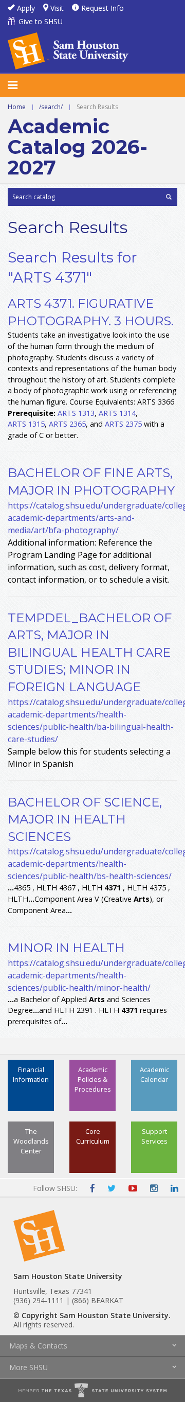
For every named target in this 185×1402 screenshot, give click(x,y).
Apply (26, 8)
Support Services (154, 1136)
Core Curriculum (92, 1136)
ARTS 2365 (67, 424)
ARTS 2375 (123, 424)
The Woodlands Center (31, 1141)
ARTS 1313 (76, 413)
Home (17, 106)
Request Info (102, 8)
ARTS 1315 (26, 424)
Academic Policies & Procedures (93, 1079)
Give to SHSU (40, 21)
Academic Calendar (154, 1074)
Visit (57, 8)
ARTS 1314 (117, 413)
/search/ (51, 106)
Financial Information (31, 1074)
